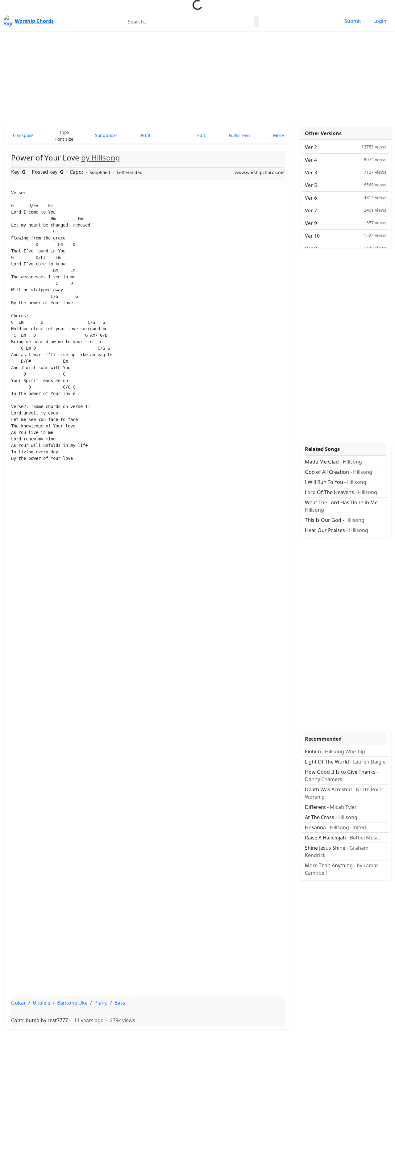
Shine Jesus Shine (336, 851)
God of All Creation (338, 471)
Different (331, 807)
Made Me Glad (333, 461)
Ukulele (41, 1002)
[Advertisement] (197, 79)
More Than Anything (341, 869)
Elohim (335, 751)
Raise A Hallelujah (342, 837)
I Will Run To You (335, 482)
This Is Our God (334, 520)
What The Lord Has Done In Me (342, 506)
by (100, 157)
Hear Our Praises (336, 530)
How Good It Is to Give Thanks (341, 775)
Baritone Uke (72, 1002)
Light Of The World (345, 761)
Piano (101, 1002)
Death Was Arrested (344, 793)
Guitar (18, 1002)
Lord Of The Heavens (341, 492)
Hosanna (335, 827)
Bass (119, 1002)
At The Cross (331, 817)
